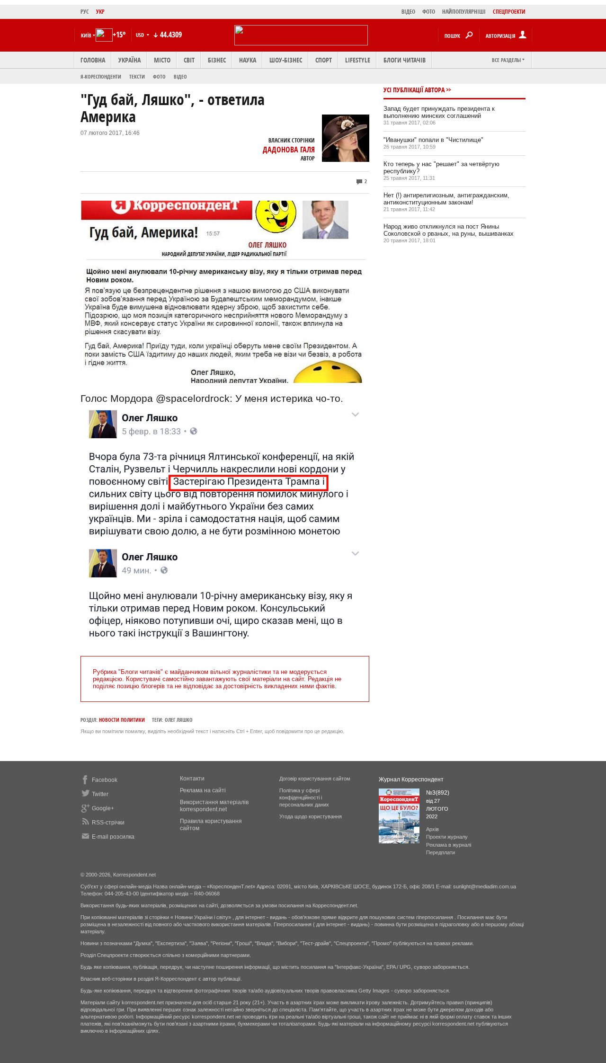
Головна (92, 59)
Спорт (323, 59)
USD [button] (140, 34)
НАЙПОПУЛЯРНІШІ (464, 12)
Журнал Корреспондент (411, 779)
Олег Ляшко (179, 719)
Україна (129, 59)
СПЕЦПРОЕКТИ (509, 12)
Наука (247, 59)
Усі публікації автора (414, 89)
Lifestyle (357, 59)
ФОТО (428, 12)
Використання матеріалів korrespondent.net (214, 806)
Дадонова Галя (289, 149)
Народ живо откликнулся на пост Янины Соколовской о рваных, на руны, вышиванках (448, 230)
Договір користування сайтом (314, 778)
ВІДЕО (408, 12)
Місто (162, 59)
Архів (432, 829)
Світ (189, 59)
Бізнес (217, 59)
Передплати (440, 852)
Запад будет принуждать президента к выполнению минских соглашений (439, 112)
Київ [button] (86, 35)
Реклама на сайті (203, 790)
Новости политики (122, 719)
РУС (84, 12)
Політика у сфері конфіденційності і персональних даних (304, 797)
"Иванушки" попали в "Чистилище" (433, 139)
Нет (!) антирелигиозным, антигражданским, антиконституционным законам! (446, 199)
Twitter (100, 794)
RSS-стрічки (108, 822)
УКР (100, 12)
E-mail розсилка (113, 836)
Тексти (137, 76)
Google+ (103, 808)
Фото (159, 76)
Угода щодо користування (310, 816)
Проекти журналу (447, 837)
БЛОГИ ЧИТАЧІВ (404, 59)
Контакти (192, 778)
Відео (180, 76)
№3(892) (437, 792)
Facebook (104, 780)
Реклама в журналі (448, 845)
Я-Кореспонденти (100, 76)
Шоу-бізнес (285, 59)
